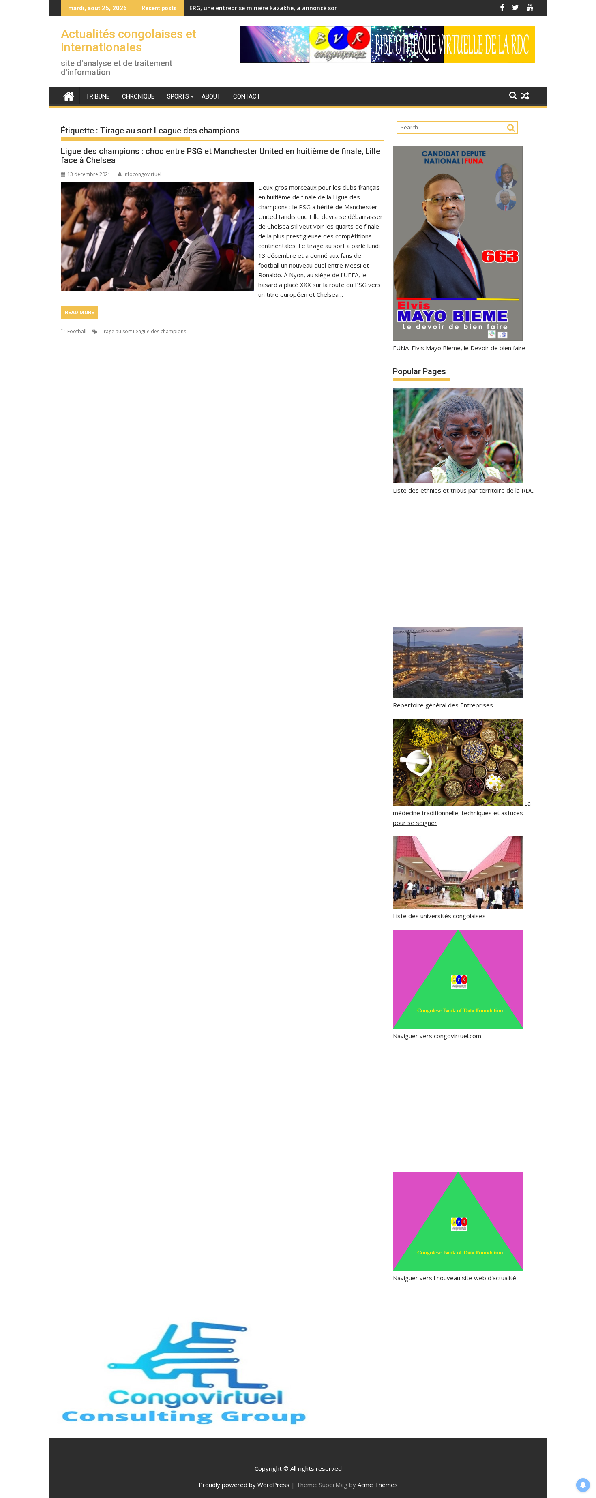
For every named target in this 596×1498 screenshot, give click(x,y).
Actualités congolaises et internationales (128, 40)
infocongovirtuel (142, 174)
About (211, 96)
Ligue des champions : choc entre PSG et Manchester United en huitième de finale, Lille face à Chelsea (220, 155)
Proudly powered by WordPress (244, 1485)
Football (76, 331)
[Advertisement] (464, 561)
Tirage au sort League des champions (143, 331)
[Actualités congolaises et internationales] (68, 95)
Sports (178, 96)
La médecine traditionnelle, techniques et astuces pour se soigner (462, 813)
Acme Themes (378, 1485)
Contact (246, 96)
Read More (79, 312)
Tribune (97, 96)
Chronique (138, 96)
